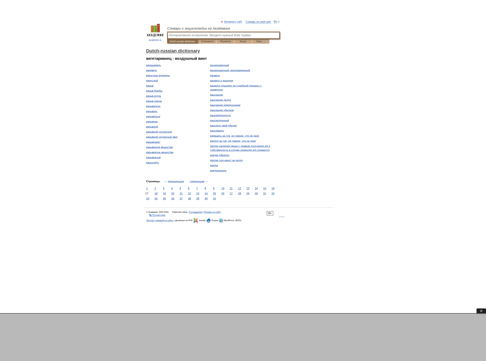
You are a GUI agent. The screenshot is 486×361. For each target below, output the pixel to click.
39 (197, 198)
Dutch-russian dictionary (182, 41)
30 (256, 193)
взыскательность (220, 115)
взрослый (152, 80)
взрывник (152, 121)
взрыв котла (153, 95)
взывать (215, 75)
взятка (214, 165)
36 (172, 198)
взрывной (152, 126)
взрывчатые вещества (159, 152)
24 (206, 193)
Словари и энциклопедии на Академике (198, 28)
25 (214, 193)
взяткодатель (218, 170)
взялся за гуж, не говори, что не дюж (233, 140)
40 (206, 198)
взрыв (149, 85)
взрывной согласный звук (162, 136)
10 (222, 188)
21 (181, 193)
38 (189, 198)
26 (222, 193)
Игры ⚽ (260, 41)
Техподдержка (195, 212)
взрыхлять (152, 162)
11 (231, 188)
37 (181, 198)
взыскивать (217, 130)
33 (147, 198)
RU (275, 21)
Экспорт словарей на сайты (159, 220)
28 (239, 193)
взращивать (153, 65)
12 (239, 188)
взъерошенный (219, 65)
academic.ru (155, 40)
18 (156, 193)
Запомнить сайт (233, 21)
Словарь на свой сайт (258, 21)
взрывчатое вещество (159, 147)
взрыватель (153, 106)
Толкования (207, 41)
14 (256, 188)
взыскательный (219, 120)
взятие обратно (219, 155)
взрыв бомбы (154, 90)
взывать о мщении (221, 80)
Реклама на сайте (212, 212)
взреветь (151, 70)
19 (164, 193)
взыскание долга (220, 99)
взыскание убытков (222, 110)
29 (247, 193)
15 (264, 188)
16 (273, 188)
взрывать (151, 111)
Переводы (225, 41)
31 (264, 193)
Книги (243, 41)
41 (214, 198)
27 (231, 193)
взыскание (216, 94)
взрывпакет (153, 141)
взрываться (153, 116)
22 (189, 193)
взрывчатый (153, 157)
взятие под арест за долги (226, 160)
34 (156, 198)
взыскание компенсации (225, 104)
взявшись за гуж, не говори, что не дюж (234, 135)
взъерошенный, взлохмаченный (230, 70)
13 (247, 188)
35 (164, 198)
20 (172, 193)
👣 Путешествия (157, 215)
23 (197, 193)
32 (273, 193)
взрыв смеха (154, 100)
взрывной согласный (159, 131)
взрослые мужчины (158, 75)
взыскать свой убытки (223, 125)
